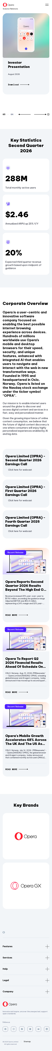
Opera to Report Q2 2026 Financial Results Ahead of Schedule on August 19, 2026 (24, 663)
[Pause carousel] (48, 114)
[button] (24, 114)
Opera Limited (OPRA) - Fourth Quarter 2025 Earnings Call (25, 521)
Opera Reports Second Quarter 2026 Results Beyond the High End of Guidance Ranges (25, 586)
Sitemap (27, 1042)
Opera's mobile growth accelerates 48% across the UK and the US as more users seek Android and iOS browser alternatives (25, 740)
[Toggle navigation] (46, 5)
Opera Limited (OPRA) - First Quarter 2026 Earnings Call (25, 491)
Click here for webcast (20, 469)
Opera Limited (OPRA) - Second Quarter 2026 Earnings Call (25, 460)
